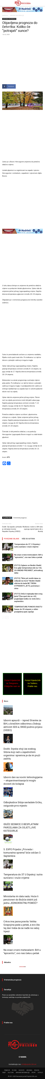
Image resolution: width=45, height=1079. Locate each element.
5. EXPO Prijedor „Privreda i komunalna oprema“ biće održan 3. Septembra (22, 852)
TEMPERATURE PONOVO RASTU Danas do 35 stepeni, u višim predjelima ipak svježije (28, 609)
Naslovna (5, 15)
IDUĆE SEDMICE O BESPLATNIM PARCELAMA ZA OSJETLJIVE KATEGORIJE (20, 827)
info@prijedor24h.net (29, 1064)
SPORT (34, 1072)
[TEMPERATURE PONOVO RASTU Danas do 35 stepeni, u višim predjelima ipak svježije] (7, 609)
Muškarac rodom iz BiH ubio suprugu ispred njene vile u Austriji (33, 529)
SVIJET (4, 1072)
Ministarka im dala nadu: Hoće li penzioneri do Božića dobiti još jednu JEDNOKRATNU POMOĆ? (20, 899)
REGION (36, 1070)
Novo (6, 701)
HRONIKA (29, 1070)
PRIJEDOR (7, 1070)
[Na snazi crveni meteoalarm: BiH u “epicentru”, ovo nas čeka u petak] (7, 557)
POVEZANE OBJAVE (11, 539)
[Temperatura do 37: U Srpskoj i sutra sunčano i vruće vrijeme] (7, 547)
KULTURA (11, 1072)
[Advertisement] (22, 60)
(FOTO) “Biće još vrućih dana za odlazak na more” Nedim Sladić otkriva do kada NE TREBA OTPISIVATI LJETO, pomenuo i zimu (27, 583)
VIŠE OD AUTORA (28, 539)
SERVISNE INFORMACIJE (17, 15)
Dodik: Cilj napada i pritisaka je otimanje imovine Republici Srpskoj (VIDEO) (12, 529)
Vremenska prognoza (20, 518)
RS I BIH (14, 1070)
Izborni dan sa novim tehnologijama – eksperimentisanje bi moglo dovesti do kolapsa (22, 780)
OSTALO (40, 1072)
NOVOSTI (21, 1070)
